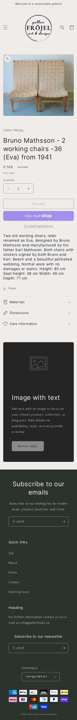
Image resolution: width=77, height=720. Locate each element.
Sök (11, 553)
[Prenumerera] (63, 521)
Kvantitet (9, 180)
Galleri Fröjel (33, 714)
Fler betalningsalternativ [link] (38, 226)
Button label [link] (27, 446)
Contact (14, 582)
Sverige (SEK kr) (36, 676)
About (13, 563)
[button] (5, 27)
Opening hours (19, 592)
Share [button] (12, 288)
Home (13, 572)
